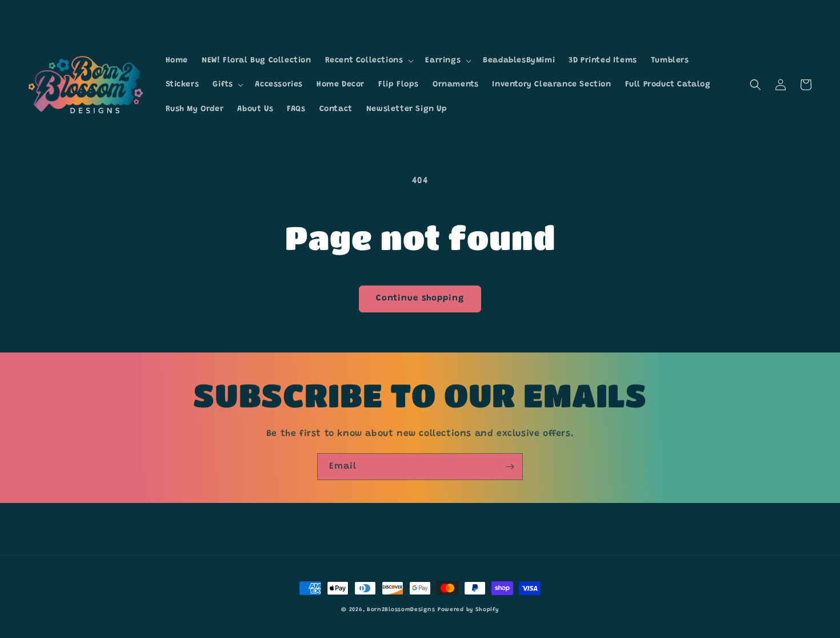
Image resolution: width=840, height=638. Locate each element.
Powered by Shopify (468, 610)
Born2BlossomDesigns (401, 610)
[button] (368, 61)
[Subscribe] (509, 466)
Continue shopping (420, 298)
